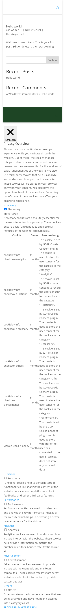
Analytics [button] (9, 525)
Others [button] (8, 586)
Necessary (14, 209)
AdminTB (16, 30)
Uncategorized (15, 34)
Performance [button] (11, 500)
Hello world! (14, 26)
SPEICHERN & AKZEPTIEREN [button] (20, 607)
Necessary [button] (10, 205)
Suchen (52, 60)
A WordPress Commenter (21, 94)
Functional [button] (10, 474)
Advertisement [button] (12, 555)
